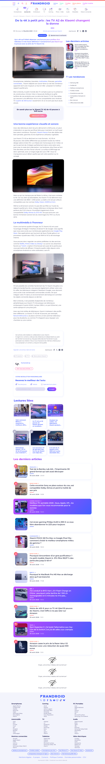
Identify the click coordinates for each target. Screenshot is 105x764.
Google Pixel (16, 707)
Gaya (76, 741)
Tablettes (45, 736)
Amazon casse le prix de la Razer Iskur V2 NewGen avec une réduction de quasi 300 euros (49, 645)
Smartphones (16, 704)
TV (28, 356)
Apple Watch (16, 740)
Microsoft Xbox (48, 710)
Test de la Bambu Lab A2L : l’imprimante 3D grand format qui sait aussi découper (50, 470)
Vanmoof (77, 747)
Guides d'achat (35, 501)
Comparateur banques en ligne (38, 753)
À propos (36, 757)
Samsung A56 (74, 83)
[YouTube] (54, 700)
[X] (41, 700)
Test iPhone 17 (63, 750)
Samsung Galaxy (17, 713)
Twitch (23, 246)
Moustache (78, 743)
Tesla (14, 732)
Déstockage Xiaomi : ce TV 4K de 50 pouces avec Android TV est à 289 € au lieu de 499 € (21, 450)
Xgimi (45, 732)
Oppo (14, 712)
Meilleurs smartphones (77, 88)
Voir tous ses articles (23, 368)
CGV (84, 757)
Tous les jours (21, 384)
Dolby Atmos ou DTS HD (33, 212)
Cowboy (77, 738)
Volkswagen (16, 733)
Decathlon (78, 740)
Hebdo (34, 384)
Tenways (77, 746)
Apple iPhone (17, 706)
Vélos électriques (79, 736)
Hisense (46, 721)
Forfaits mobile (74, 90)
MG (14, 727)
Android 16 (89, 750)
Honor (76, 712)
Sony (45, 729)
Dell (76, 709)
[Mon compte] (26, 3)
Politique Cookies (56, 757)
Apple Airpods (79, 721)
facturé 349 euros (19, 316)
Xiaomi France (42, 132)
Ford (14, 726)
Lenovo (77, 710)
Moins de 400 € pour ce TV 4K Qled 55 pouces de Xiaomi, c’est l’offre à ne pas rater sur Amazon (82, 64)
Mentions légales (25, 757)
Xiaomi (28, 16)
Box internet (74, 100)
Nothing (77, 727)
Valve (45, 716)
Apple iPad (47, 738)
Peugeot (15, 729)
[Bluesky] (64, 700)
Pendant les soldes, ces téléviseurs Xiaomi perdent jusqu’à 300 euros (54, 422)
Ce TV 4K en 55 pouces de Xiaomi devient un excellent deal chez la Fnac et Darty (38, 423)
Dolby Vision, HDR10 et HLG (45, 202)
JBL (76, 726)
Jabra (76, 724)
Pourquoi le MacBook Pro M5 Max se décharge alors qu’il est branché (51, 575)
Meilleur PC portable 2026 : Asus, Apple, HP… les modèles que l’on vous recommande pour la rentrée (52, 505)
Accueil (15, 16)
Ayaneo (46, 707)
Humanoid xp (25, 363)
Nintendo (46, 712)
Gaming (45, 704)
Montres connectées (19, 736)
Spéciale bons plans (49, 384)
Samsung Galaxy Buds (81, 729)
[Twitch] (57, 700)
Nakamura (77, 744)
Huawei (15, 709)
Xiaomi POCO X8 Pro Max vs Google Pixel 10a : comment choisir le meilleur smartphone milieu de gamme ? (82, 47)
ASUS (45, 706)
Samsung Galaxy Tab (50, 744)
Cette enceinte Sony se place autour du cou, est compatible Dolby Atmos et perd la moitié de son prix (52, 487)
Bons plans (77, 3)
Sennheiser (78, 730)
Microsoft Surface (80, 715)
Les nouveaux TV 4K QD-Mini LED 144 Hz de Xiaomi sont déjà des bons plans (38, 450)
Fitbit (14, 741)
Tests (61, 3)
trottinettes (43, 81)
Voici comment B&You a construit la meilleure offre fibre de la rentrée (21, 422)
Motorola (15, 710)
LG (44, 723)
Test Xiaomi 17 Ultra (77, 750)
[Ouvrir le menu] (13, 3)
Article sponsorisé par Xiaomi (52, 31)
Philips (46, 726)
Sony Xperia (16, 715)
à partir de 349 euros (23, 101)
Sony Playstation (48, 715)
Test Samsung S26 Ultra (69, 753)
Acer (76, 706)
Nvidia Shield (47, 713)
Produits (19, 356)
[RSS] (51, 700)
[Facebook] (47, 700)
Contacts (45, 757)
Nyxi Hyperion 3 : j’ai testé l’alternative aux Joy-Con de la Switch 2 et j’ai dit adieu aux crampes (51, 628)
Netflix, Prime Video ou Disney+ (31, 244)
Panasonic (47, 724)
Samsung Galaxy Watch (20, 746)
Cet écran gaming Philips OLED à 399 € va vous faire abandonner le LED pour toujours (52, 523)
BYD (14, 723)
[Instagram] (44, 700)
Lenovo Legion (48, 709)
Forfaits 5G (73, 85)
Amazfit (15, 738)
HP (75, 713)
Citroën (15, 724)
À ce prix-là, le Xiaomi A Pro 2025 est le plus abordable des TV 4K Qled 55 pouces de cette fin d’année (54, 450)
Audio (75, 719)
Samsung (46, 727)
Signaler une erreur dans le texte (24, 350)
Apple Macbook (79, 707)
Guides (68, 3)
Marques (22, 16)
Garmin (15, 743)
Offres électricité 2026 (76, 103)
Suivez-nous (42, 35)
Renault (15, 730)
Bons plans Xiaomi (40, 356)
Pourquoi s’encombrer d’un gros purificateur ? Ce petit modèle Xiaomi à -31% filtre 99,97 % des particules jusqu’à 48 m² (82, 56)
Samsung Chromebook (81, 716)
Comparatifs (34, 536)
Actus (55, 3)
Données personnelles (73, 757)
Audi (14, 721)
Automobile (16, 719)
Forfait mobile (88, 3)
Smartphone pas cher (76, 93)
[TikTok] (60, 700)
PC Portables (78, 704)
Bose (76, 723)
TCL (45, 730)
